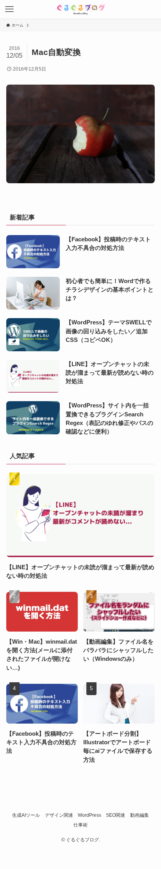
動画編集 (139, 815)
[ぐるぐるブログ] (80, 9)
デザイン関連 (59, 815)
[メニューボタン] (9, 9)
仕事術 (80, 825)
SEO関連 (115, 815)
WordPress (89, 815)
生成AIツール (26, 815)
